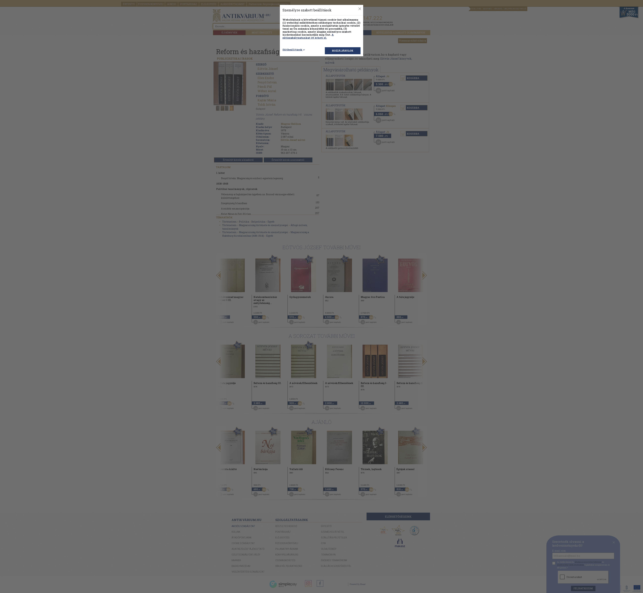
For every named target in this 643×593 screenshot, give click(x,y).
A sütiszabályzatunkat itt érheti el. (308, 36)
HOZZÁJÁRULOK (342, 50)
